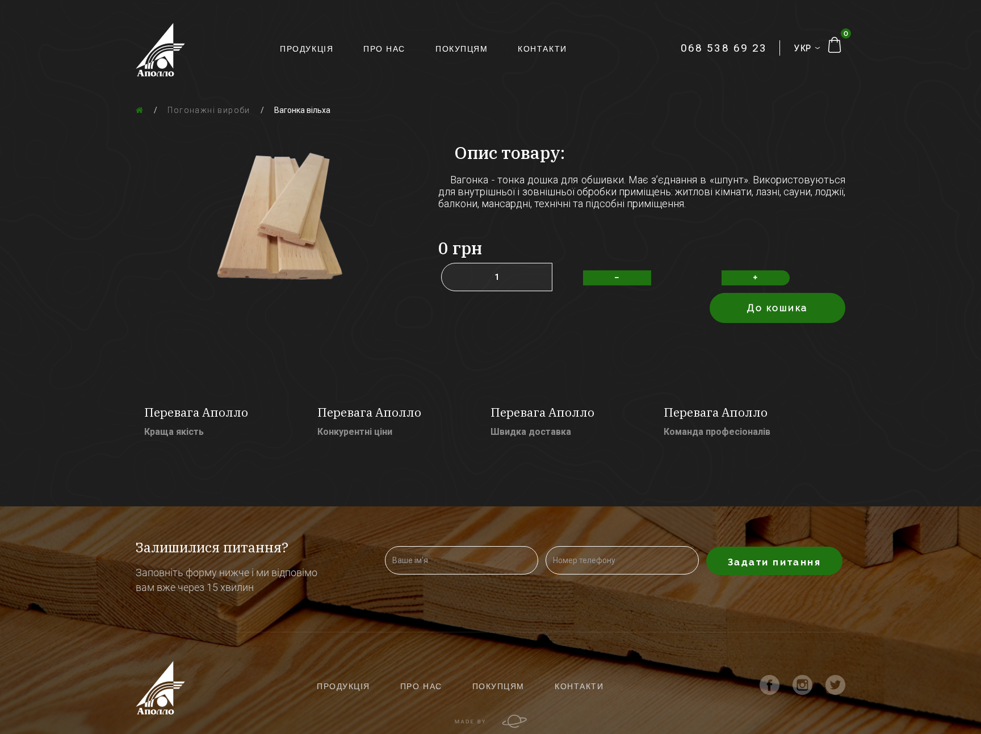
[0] (834, 45)
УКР (804, 48)
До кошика (777, 307)
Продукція (306, 48)
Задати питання (774, 562)
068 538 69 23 (724, 47)
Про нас (384, 48)
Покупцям (461, 48)
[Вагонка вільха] (278, 212)
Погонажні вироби (208, 110)
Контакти (542, 48)
